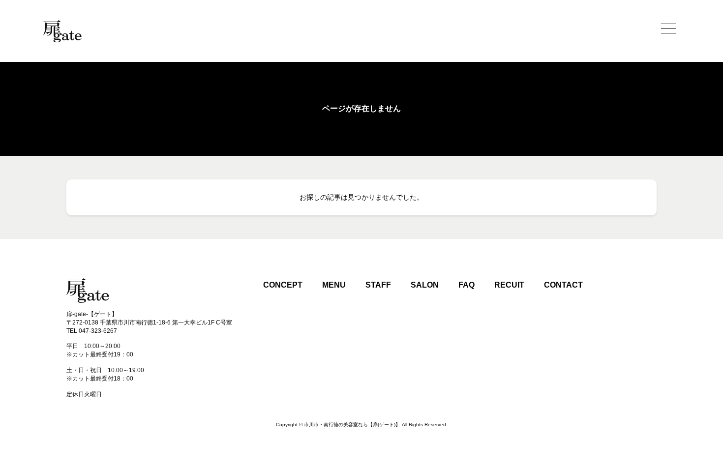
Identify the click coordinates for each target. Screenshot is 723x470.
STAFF (378, 285)
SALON (425, 285)
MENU (334, 285)
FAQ (466, 285)
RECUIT (509, 285)
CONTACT (563, 285)
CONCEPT (282, 285)
